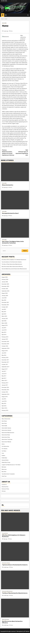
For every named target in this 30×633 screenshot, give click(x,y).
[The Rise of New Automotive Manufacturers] (15, 580)
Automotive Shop (6, 437)
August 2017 (5, 369)
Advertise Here (5, 486)
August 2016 (5, 396)
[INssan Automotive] (15, 171)
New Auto (4, 471)
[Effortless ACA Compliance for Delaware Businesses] (15, 522)
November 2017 (5, 362)
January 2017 (5, 385)
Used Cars (4, 476)
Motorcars (4, 469)
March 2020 (4, 323)
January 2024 (5, 295)
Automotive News (6, 434)
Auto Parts (4, 423)
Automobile (4, 23)
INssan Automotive (7, 185)
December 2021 (5, 302)
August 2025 (5, 293)
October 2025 (5, 288)
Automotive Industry (6, 430)
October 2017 (5, 364)
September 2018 (5, 348)
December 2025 (5, 284)
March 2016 (4, 408)
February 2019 (5, 337)
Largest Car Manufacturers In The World (11, 464)
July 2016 (4, 399)
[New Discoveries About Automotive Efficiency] (15, 608)
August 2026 (5, 277)
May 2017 (4, 376)
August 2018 (5, 350)
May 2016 (4, 403)
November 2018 (5, 343)
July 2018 (4, 353)
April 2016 (4, 405)
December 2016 (5, 387)
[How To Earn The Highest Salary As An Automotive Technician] (15, 228)
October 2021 (5, 307)
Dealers (3, 455)
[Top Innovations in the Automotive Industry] (15, 551)
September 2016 (5, 394)
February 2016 (5, 410)
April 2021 (4, 314)
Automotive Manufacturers (8, 432)
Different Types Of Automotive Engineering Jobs (22, 152)
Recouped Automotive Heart (10, 213)
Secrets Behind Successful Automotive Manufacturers (14, 268)
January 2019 (5, 339)
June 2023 (4, 297)
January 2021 (5, 318)
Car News (4, 451)
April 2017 (4, 378)
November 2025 (5, 286)
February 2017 (5, 382)
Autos (3, 444)
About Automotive (6, 418)
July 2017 (4, 371)
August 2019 (5, 325)
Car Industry (4, 448)
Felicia (11, 31)
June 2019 (4, 330)
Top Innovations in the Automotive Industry (12, 262)
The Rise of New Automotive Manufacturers (12, 264)
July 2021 (4, 309)
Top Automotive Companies (8, 474)
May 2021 (4, 311)
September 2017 (5, 366)
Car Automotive (5, 446)
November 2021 (5, 304)
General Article (5, 460)
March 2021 (4, 316)
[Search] (28, 15)
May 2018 (4, 355)
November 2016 (5, 389)
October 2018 (5, 346)
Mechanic (4, 467)
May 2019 (4, 332)
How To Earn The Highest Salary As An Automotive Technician (13, 242)
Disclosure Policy (5, 488)
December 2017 (5, 360)
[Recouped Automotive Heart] (15, 200)
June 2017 (4, 373)
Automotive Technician (7, 439)
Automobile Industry (6, 428)
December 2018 (5, 341)
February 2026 (5, 279)
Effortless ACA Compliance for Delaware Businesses (14, 259)
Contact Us (4, 484)
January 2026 (5, 281)
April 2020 (4, 320)
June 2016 (4, 401)
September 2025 (5, 291)
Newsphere (19, 631)
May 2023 (4, 300)
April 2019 (4, 334)
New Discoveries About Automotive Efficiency (12, 266)
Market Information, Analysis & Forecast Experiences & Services (8, 152)
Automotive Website (6, 441)
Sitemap (4, 491)
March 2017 (4, 380)
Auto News (4, 421)
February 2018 (5, 357)
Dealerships (4, 457)
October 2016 (5, 392)
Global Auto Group (6, 462)
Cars (3, 453)
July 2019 (4, 327)
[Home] (2, 15)
